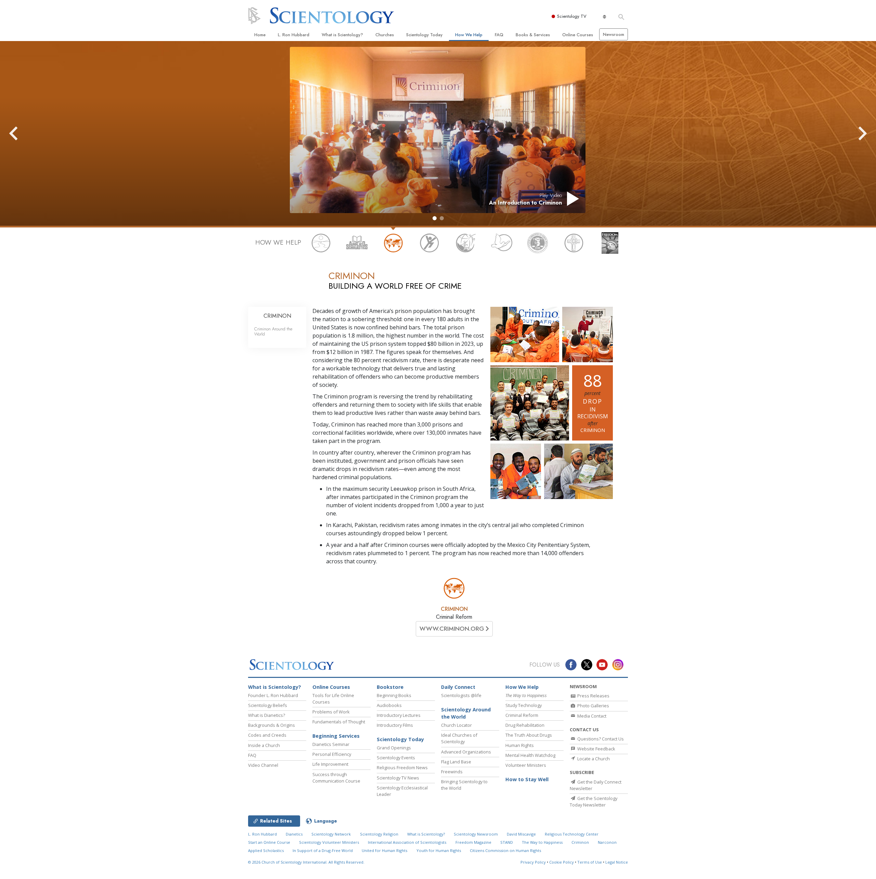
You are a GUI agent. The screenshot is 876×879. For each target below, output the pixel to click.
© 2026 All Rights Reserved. (306, 862)
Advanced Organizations (466, 752)
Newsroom (613, 34)
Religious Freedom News (402, 767)
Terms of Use (589, 862)
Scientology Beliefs (267, 705)
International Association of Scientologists (407, 842)
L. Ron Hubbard (293, 34)
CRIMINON (454, 609)
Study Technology (523, 705)
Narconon (607, 842)
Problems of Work (331, 712)
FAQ (499, 34)
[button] (435, 218)
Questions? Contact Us (600, 739)
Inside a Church (264, 745)
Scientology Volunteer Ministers (329, 842)
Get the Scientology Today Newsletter (593, 801)
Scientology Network (331, 834)
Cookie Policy (561, 862)
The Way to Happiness (542, 842)
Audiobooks (389, 705)
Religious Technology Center (571, 834)
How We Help (468, 34)
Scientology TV (572, 16)
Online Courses (577, 34)
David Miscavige (521, 834)
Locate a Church (593, 759)
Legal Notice (616, 862)
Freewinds (452, 772)
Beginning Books (394, 695)
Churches (384, 34)
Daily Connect (458, 687)
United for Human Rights (384, 850)
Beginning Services (336, 736)
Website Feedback (595, 749)
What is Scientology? (342, 34)
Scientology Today (424, 34)
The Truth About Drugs (528, 735)
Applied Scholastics (266, 850)
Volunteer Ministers (525, 765)
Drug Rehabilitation (524, 725)
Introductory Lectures (399, 715)
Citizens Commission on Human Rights (505, 850)
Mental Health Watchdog (530, 755)
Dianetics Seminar (330, 744)
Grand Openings (394, 748)
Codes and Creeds (267, 735)
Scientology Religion (379, 834)
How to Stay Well (527, 779)
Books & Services (533, 34)
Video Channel (263, 765)
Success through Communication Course (336, 777)
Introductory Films (395, 725)
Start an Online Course (269, 842)
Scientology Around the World (466, 713)
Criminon (580, 842)
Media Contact (591, 716)
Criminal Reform (521, 715)
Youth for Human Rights (438, 850)
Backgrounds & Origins (271, 725)
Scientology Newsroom (476, 834)
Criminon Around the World (273, 331)
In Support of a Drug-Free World (323, 850)
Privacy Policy (533, 862)
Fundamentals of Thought (338, 722)
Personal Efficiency (331, 754)
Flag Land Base (456, 762)
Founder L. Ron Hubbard (273, 695)
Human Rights (519, 745)
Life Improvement (330, 764)
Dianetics (294, 834)
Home (260, 34)
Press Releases (592, 696)
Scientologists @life (461, 695)
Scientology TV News (398, 778)
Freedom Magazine (473, 842)
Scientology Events (396, 758)
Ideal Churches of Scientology (459, 738)
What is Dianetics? (266, 715)
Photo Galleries (592, 706)
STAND (506, 842)
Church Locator (456, 725)
